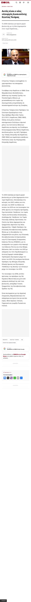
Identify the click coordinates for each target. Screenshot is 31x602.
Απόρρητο (4, 600)
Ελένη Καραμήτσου (11, 34)
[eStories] (23, 2)
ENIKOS (5, 2)
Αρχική (4, 6)
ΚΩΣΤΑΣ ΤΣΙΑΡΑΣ (14, 339)
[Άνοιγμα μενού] (28, 2)
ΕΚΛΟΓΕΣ (5, 339)
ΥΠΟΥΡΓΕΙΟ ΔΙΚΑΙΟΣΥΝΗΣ (9, 342)
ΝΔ (22, 339)
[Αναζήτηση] (16, 2)
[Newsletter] (20, 2)
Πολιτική (10, 6)
